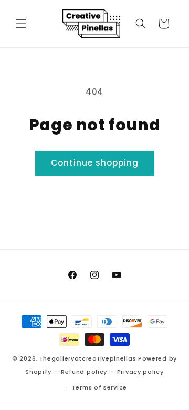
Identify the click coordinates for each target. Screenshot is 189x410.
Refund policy (84, 371)
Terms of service (99, 387)
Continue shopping (95, 162)
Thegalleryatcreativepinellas (87, 358)
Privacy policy (140, 371)
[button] (21, 23)
